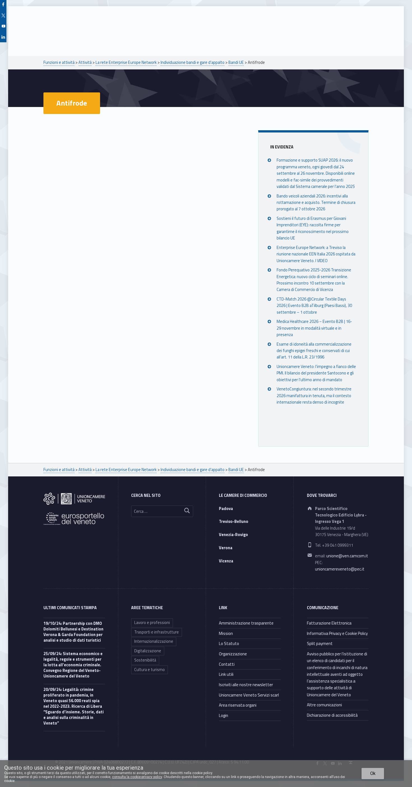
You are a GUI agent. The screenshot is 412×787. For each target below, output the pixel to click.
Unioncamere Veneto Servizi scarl (249, 695)
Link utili (226, 674)
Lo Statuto (229, 643)
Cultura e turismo (149, 670)
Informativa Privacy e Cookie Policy (337, 633)
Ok (373, 773)
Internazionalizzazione (153, 641)
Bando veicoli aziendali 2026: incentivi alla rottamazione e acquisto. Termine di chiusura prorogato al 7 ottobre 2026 (316, 202)
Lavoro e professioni (152, 623)
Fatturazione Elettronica (329, 623)
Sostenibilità (145, 660)
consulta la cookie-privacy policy (137, 777)
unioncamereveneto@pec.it (339, 569)
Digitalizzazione (147, 651)
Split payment (320, 643)
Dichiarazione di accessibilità (332, 715)
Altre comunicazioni (324, 705)
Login (223, 715)
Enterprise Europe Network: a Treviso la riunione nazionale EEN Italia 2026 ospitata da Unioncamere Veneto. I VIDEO (316, 254)
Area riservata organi (237, 705)
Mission (226, 633)
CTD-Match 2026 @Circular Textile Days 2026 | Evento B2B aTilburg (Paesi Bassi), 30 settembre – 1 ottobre (314, 305)
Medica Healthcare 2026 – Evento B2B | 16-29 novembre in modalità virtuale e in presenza (314, 328)
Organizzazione (233, 654)
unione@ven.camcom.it (347, 556)
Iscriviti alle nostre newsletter (246, 684)
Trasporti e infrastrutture (156, 632)
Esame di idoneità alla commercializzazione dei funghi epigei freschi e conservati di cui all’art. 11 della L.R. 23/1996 (314, 350)
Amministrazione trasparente (246, 623)
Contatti (227, 664)
